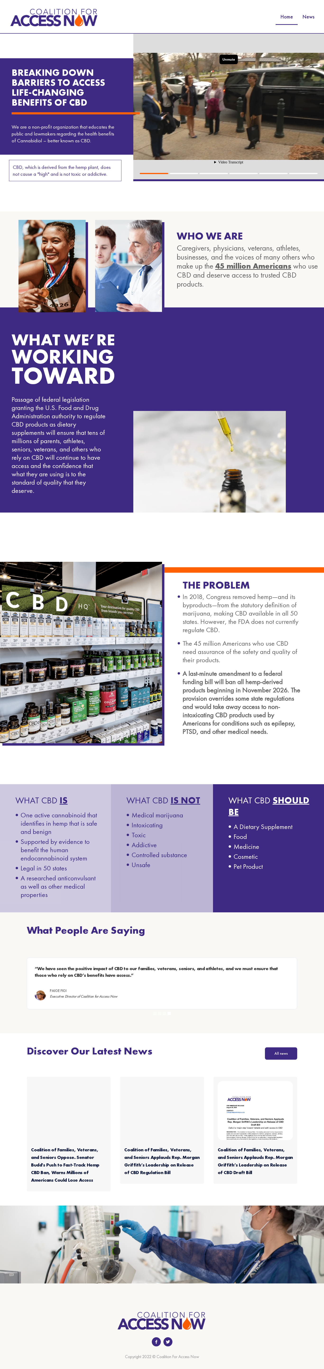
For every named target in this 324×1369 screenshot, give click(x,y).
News (308, 16)
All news (281, 1053)
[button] (154, 173)
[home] (54, 17)
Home (286, 16)
